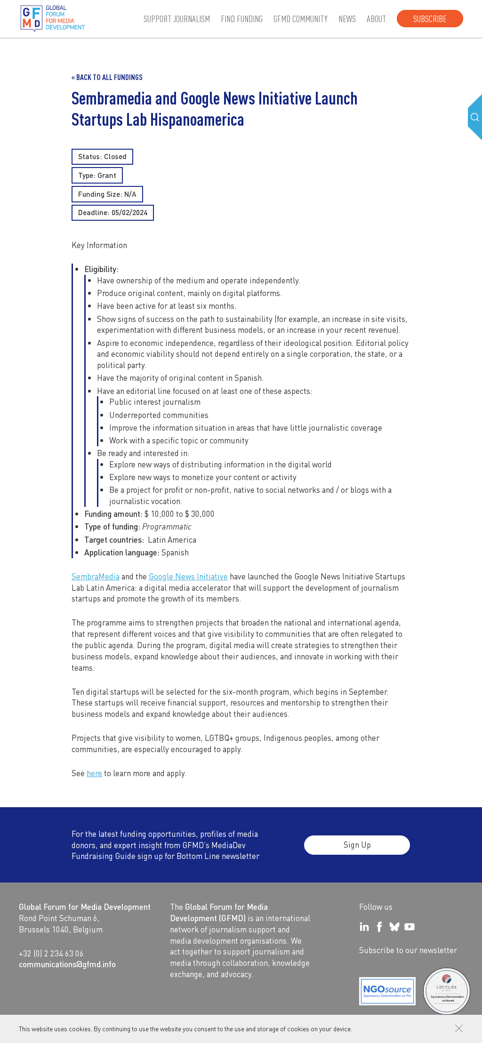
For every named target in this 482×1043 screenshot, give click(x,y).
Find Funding (242, 18)
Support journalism (177, 18)
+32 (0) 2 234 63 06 (51, 953)
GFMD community (300, 18)
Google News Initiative (188, 576)
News (347, 18)
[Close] (459, 1028)
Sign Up (357, 844)
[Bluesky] (394, 927)
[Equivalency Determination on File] (387, 991)
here (94, 773)
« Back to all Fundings (107, 76)
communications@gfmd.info (67, 964)
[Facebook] (379, 927)
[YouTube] (409, 927)
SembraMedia (96, 576)
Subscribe (430, 18)
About (376, 18)
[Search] (475, 117)
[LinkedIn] (364, 927)
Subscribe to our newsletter (408, 950)
